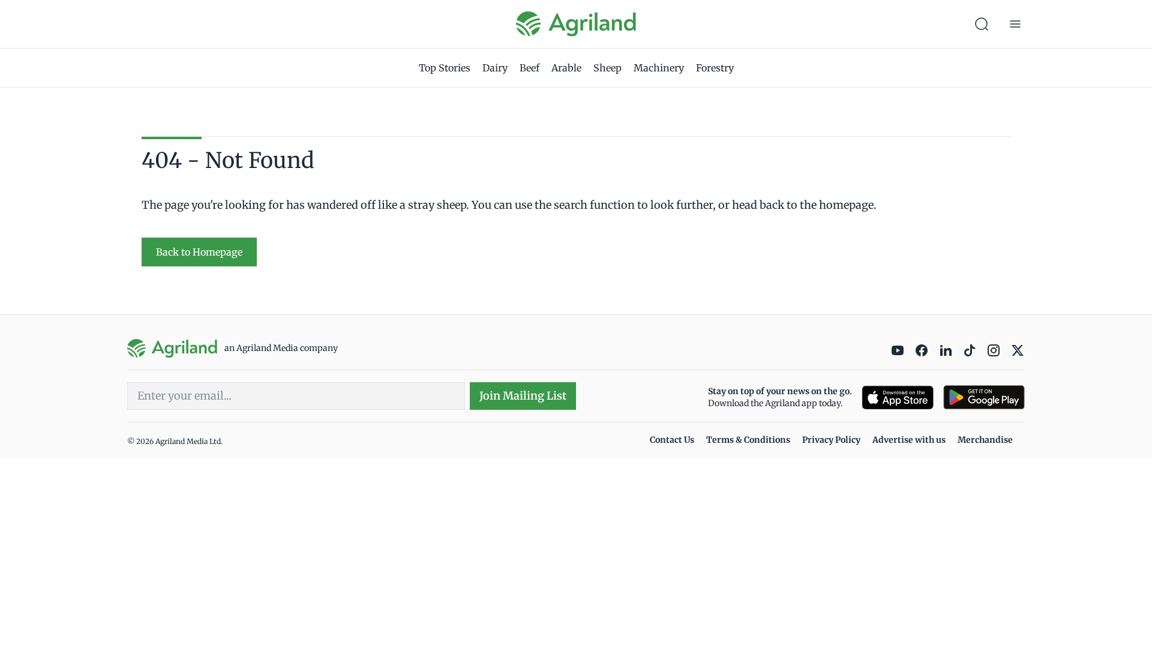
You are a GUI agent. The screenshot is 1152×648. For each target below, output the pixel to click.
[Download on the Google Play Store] (984, 397)
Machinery (659, 68)
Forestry (715, 68)
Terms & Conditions (748, 439)
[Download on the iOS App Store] (898, 397)
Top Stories (444, 68)
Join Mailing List (522, 396)
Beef (529, 68)
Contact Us (672, 439)
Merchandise (985, 439)
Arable (566, 68)
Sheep (607, 68)
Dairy (495, 68)
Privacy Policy (831, 439)
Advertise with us (909, 439)
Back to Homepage (199, 252)
